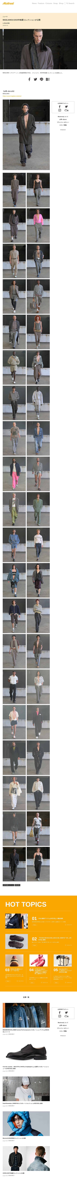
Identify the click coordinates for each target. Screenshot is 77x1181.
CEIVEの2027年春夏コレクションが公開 (13, 1173)
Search (71, 3)
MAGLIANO (17, 885)
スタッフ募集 (63, 125)
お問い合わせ (63, 119)
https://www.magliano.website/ (12, 96)
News (34, 3)
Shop (61, 3)
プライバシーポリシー (63, 122)
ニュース (5, 16)
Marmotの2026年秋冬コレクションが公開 (14, 1138)
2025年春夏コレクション (8, 885)
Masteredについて (63, 116)
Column (48, 3)
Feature (41, 3)
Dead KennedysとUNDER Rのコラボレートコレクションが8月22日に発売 (23, 1103)
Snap (55, 3)
